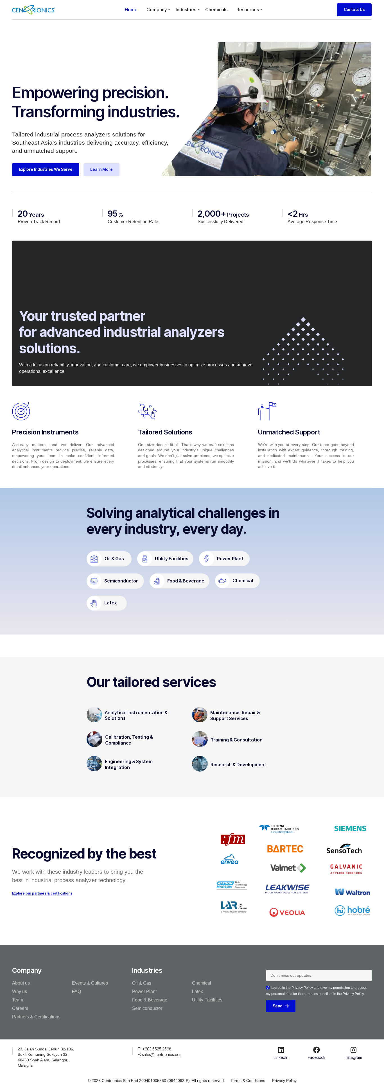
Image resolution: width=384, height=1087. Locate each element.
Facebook (316, 1057)
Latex (110, 603)
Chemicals (216, 9)
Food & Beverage (185, 581)
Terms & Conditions (248, 1080)
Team (17, 1000)
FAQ (76, 991)
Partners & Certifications (36, 1016)
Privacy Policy (284, 1080)
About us (21, 983)
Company (156, 9)
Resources (247, 9)
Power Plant (230, 558)
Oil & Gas (114, 558)
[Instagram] (353, 1049)
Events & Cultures (90, 983)
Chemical (242, 580)
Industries (186, 9)
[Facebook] (316, 1049)
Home (131, 9)
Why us (19, 991)
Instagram (353, 1057)
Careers (20, 1008)
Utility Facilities (171, 558)
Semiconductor (121, 581)
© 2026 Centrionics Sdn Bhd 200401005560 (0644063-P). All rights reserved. (156, 1080)
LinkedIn (281, 1057)
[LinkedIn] (281, 1049)
